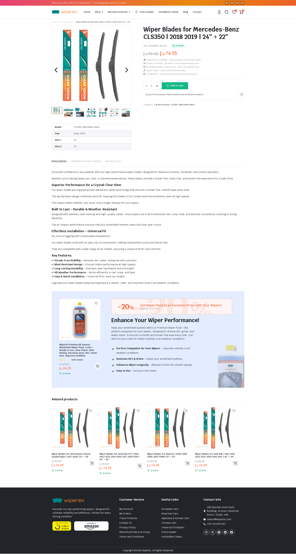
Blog (185, 11)
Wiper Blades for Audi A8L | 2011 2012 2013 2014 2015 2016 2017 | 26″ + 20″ (215, 455)
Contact (197, 11)
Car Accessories (66, 22)
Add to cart (177, 85)
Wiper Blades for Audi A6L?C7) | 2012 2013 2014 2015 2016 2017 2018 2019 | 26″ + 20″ (119, 457)
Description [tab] (59, 161)
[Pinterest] (219, 532)
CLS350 (174, 104)
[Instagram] (206, 532)
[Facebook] (231, 532)
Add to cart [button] (98, 366)
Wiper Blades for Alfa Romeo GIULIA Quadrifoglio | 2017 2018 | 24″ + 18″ (71, 455)
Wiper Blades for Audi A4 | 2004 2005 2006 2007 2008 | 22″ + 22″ (167, 455)
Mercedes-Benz (187, 104)
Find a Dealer (147, 11)
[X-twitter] (212, 532)
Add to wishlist (241, 94)
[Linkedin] (225, 532)
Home (87, 11)
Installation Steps (168, 11)
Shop (98, 11)
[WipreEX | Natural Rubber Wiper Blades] (64, 12)
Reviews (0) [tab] (113, 161)
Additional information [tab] (86, 161)
